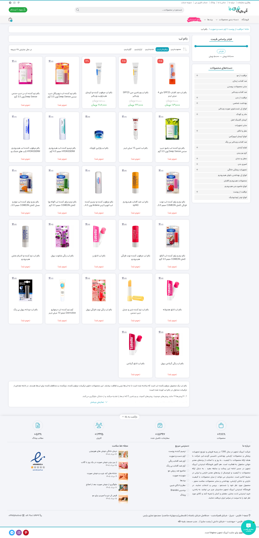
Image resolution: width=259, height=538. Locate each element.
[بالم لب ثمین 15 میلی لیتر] (135, 128)
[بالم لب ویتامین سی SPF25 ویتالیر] (135, 73)
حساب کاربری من (201, 2)
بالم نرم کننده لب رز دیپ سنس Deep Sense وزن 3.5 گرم (26, 95)
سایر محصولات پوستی (237, 86)
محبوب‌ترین (176, 49)
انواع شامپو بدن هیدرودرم (236, 186)
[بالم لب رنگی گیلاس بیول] (172, 344)
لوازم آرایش (242, 147)
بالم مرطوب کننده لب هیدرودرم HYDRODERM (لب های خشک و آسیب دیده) (25, 149)
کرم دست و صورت (218, 29)
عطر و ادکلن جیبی (178, 485)
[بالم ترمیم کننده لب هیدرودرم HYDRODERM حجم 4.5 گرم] (62, 128)
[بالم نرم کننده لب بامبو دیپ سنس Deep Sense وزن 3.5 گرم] (172, 128)
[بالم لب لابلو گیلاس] (135, 344)
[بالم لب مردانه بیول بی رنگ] (25, 290)
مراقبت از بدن (241, 97)
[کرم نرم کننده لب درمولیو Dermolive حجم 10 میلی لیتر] (62, 290)
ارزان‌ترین (138, 49)
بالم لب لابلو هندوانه (172, 309)
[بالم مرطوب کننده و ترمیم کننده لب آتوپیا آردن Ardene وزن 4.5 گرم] (99, 182)
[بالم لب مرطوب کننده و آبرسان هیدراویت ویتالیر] (99, 73)
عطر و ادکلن (242, 130)
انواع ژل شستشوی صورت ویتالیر (233, 108)
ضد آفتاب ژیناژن (240, 81)
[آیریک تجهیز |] (238, 10)
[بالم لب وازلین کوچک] (99, 128)
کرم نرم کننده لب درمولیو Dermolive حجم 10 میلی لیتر (62, 311)
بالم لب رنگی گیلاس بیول (172, 363)
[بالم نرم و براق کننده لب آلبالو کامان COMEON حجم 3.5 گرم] (172, 236)
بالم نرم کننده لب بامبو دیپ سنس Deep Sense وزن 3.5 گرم (172, 149)
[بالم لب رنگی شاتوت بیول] (62, 236)
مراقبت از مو (242, 75)
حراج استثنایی (194, 19)
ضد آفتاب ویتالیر (239, 92)
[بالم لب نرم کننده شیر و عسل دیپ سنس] (135, 290)
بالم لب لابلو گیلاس (135, 363)
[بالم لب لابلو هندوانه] (172, 290)
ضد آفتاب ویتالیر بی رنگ (236, 141)
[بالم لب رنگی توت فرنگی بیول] (99, 290)
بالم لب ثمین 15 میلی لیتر (136, 148)
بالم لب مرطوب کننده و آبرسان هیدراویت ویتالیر (99, 94)
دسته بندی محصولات (228, 19)
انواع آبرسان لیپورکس (238, 136)
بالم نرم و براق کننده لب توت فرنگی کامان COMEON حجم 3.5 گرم (172, 203)
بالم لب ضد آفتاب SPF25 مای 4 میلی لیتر (172, 94)
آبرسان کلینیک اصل (239, 119)
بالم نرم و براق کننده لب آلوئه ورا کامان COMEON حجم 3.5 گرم (62, 203)
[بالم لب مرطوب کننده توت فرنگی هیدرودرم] (135, 236)
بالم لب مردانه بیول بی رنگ (25, 309)
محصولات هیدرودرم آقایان (235, 180)
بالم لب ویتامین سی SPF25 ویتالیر (135, 94)
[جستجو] (78, 10)
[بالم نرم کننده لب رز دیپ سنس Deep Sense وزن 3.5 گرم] (25, 73)
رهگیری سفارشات (243, 2)
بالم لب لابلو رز (98, 255)
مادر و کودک (241, 114)
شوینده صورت (179, 475)
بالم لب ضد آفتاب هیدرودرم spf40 (135, 203)
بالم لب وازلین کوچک (99, 148)
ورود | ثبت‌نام (16, 9)
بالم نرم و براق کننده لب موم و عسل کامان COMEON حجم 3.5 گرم (26, 203)
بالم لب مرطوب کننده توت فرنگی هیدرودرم (135, 257)
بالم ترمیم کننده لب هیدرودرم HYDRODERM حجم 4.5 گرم (62, 149)
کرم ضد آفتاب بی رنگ (176, 465)
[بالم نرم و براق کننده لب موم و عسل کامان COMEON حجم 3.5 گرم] (25, 182)
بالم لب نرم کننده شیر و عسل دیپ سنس (136, 311)
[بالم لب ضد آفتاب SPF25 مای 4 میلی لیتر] (172, 73)
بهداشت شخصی (240, 103)
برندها (210, 19)
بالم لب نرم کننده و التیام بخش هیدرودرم (26, 257)
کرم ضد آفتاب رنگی (177, 461)
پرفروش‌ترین (162, 49)
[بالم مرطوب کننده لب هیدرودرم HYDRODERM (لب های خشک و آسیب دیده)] (25, 128)
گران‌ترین (127, 49)
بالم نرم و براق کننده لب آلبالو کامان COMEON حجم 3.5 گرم (172, 257)
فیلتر (221, 51)
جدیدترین (149, 49)
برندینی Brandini (178, 490)
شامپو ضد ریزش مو (177, 470)
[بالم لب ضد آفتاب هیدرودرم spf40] (135, 182)
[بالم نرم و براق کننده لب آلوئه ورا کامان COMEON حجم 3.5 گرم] (62, 182)
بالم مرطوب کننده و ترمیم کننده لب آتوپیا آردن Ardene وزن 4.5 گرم (99, 203)
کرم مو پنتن (242, 153)
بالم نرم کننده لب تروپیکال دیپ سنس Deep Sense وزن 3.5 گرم (62, 95)
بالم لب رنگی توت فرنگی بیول (99, 309)
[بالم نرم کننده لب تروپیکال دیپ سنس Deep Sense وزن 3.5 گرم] (62, 73)
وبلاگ (212, 2)
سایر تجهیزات (241, 125)
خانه (247, 29)
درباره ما (232, 2)
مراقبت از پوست (236, 29)
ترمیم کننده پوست (177, 451)
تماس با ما (222, 2)
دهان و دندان (241, 158)
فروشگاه (245, 19)
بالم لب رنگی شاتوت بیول (62, 255)
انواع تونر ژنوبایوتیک (238, 197)
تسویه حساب (186, 2)
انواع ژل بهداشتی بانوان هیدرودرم (232, 175)
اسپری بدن (242, 164)
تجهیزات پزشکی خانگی (237, 169)
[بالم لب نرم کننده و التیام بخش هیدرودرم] (25, 236)
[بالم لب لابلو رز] (99, 236)
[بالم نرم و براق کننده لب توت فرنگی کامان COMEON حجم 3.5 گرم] (172, 182)
